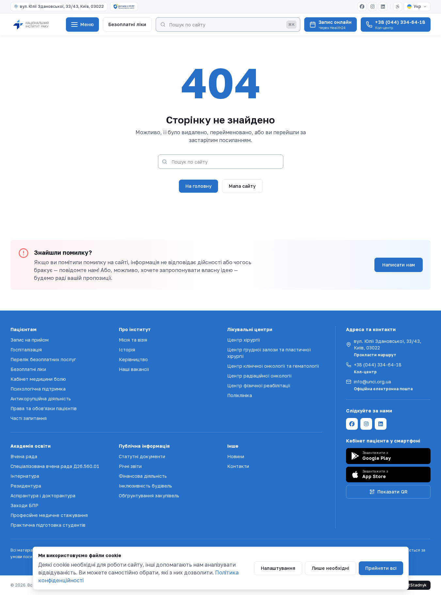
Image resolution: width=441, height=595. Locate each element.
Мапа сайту (242, 186)
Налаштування (278, 568)
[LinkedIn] (382, 6)
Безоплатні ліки (127, 24)
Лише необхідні (330, 568)
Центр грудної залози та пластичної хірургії (269, 353)
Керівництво (133, 359)
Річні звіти (130, 466)
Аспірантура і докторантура (42, 495)
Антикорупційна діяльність (40, 398)
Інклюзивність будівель (145, 486)
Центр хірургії (243, 340)
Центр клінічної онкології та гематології (273, 366)
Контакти (238, 466)
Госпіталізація (26, 349)
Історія (127, 349)
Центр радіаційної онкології (259, 375)
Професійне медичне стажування (49, 515)
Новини (235, 456)
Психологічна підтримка (38, 389)
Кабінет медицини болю (38, 379)
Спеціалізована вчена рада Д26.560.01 (54, 466)
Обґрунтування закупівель (149, 495)
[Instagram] (372, 6)
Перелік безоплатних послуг (43, 359)
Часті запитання (28, 418)
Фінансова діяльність (143, 476)
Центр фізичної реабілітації (258, 385)
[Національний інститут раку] (36, 24)
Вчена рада (23, 456)
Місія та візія (133, 340)
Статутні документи (142, 456)
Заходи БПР (24, 505)
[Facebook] (362, 6)
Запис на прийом (29, 340)
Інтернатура (24, 476)
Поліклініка (239, 395)
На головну (198, 186)
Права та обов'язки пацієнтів (43, 408)
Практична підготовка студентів (48, 525)
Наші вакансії (134, 369)
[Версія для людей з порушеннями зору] (397, 6)
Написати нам (398, 264)
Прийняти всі (381, 568)
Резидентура (25, 486)
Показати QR (392, 491)
